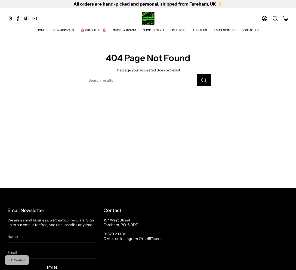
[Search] (204, 80)
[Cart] (286, 18)
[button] (275, 18)
